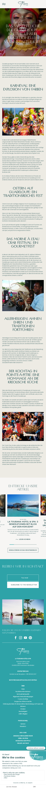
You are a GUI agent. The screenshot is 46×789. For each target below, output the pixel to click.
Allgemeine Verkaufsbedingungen (23, 696)
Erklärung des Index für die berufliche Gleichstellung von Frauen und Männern (23, 705)
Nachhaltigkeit (23, 711)
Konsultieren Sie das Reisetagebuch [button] (23, 550)
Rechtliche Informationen (23, 691)
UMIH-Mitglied (23, 714)
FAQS (23, 689)
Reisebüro (23, 726)
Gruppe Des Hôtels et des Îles (23, 701)
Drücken (23, 709)
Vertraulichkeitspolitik (23, 694)
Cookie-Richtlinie (23, 699)
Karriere (23, 724)
